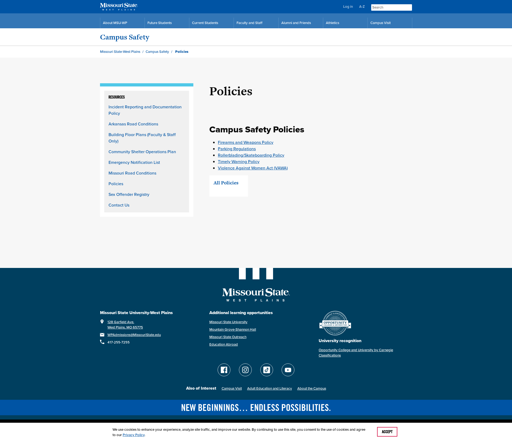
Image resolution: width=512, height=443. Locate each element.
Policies (116, 184)
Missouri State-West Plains (120, 51)
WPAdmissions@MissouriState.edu (134, 334)
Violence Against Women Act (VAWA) (253, 168)
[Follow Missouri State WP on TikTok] (266, 369)
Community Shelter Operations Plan (142, 152)
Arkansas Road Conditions (133, 124)
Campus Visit (380, 22)
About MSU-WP (115, 22)
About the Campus (311, 388)
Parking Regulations (237, 149)
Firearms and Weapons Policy (245, 142)
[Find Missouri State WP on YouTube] (288, 369)
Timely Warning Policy (238, 161)
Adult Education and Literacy (269, 388)
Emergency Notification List (134, 162)
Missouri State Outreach (227, 336)
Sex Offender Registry (129, 194)
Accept (387, 431)
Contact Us (119, 205)
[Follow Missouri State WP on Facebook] (224, 369)
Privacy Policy (134, 434)
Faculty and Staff (249, 22)
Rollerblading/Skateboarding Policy (251, 155)
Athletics (332, 22)
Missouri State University (228, 322)
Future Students (159, 22)
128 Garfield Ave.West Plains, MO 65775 (125, 324)
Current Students (205, 22)
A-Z (362, 6)
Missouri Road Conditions (132, 173)
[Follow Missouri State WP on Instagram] (245, 369)
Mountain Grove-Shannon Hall (232, 329)
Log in (348, 6)
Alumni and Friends (296, 22)
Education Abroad (223, 344)
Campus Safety (124, 37)
